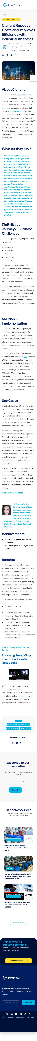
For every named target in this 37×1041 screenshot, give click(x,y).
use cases (25, 696)
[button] (33, 4)
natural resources (17, 111)
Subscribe (15, 790)
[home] (11, 4)
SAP (25, 357)
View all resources (18, 922)
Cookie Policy (30, 1017)
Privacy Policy (20, 1017)
